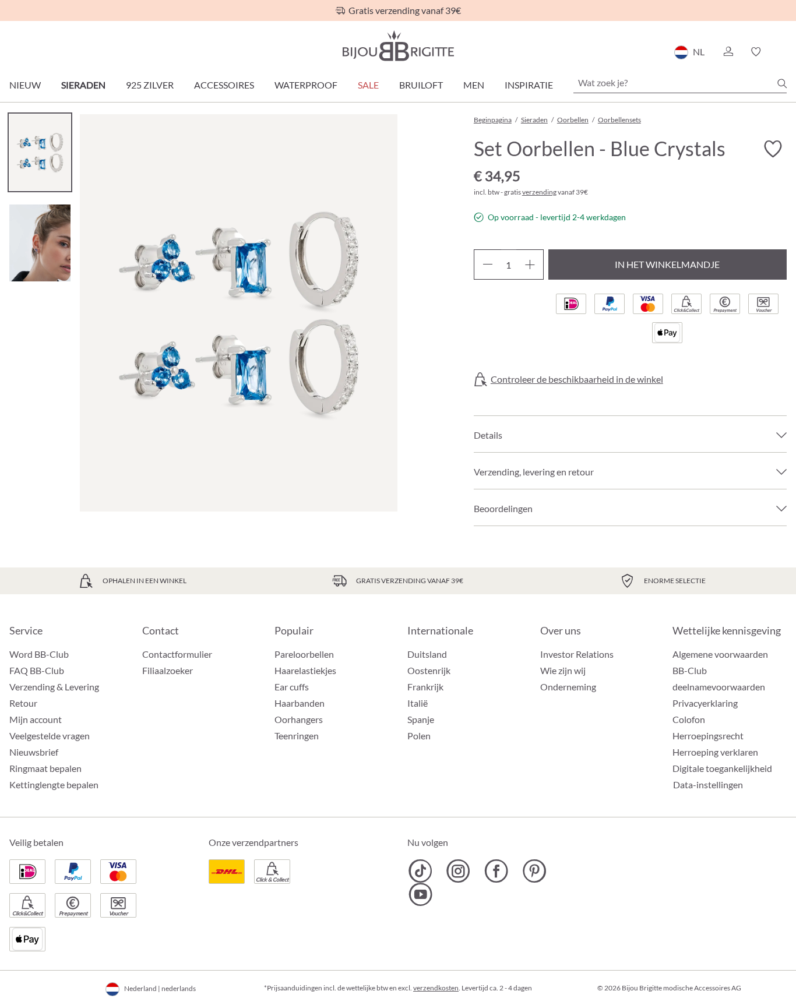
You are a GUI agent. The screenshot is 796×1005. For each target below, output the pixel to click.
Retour (23, 702)
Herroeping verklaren (715, 751)
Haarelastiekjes (305, 670)
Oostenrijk (428, 670)
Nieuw (25, 84)
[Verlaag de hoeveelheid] (487, 264)
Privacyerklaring (705, 702)
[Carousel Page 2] (40, 242)
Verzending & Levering (54, 686)
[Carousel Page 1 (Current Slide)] (40, 152)
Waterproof (305, 84)
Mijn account (35, 719)
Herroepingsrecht (708, 735)
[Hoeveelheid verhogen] (530, 264)
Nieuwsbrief (33, 751)
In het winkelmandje (667, 264)
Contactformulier (177, 654)
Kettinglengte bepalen (53, 784)
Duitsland (427, 654)
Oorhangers (298, 719)
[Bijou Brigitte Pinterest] (534, 871)
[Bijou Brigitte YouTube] (420, 894)
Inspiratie (529, 84)
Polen (419, 735)
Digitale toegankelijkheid (722, 768)
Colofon (688, 719)
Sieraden (83, 84)
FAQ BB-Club (36, 670)
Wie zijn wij (563, 670)
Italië (417, 702)
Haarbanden (299, 702)
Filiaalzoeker (167, 670)
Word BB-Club (39, 654)
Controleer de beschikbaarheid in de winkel (577, 379)
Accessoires (224, 84)
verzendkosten (436, 987)
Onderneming (568, 686)
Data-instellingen (708, 785)
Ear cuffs (291, 686)
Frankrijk (425, 686)
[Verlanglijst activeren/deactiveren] (773, 149)
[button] (728, 52)
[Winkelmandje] (783, 52)
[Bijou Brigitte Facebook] (496, 871)
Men (473, 84)
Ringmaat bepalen (45, 768)
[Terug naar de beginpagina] (398, 46)
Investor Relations (577, 654)
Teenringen (296, 735)
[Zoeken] (782, 83)
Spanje (420, 719)
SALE (368, 84)
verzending (539, 192)
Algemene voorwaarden (720, 654)
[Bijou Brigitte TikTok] (420, 871)
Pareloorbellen (304, 654)
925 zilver (150, 84)
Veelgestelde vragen (49, 735)
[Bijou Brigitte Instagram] (458, 871)
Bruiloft (421, 84)
